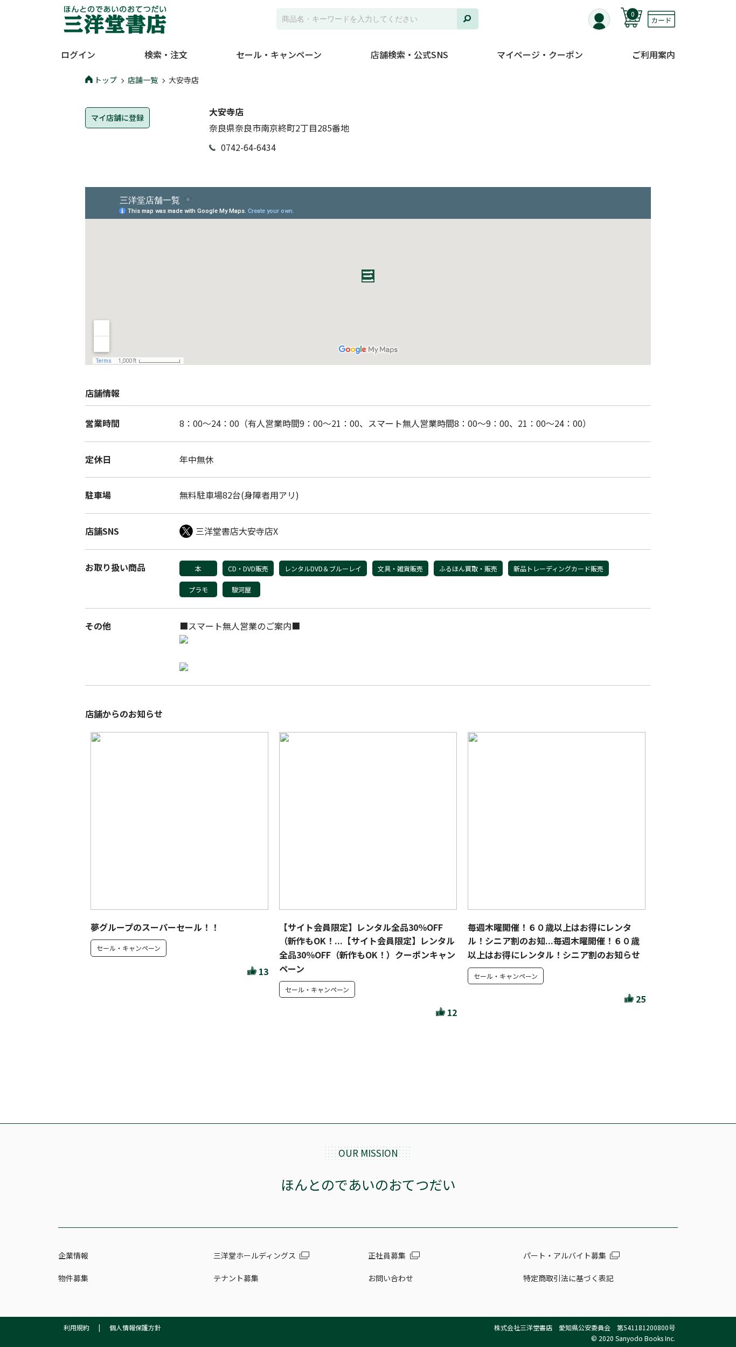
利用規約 (76, 1327)
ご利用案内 (653, 54)
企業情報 (73, 1255)
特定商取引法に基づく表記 (568, 1278)
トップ (105, 79)
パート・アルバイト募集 (564, 1255)
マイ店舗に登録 (117, 117)
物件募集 (73, 1278)
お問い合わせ (390, 1278)
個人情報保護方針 (135, 1327)
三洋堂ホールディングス (254, 1255)
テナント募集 (236, 1278)
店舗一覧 (143, 79)
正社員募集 (387, 1255)
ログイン (78, 54)
